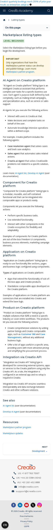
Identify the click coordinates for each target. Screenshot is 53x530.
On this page (13, 27)
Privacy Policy (26, 521)
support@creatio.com (28, 491)
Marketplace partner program (20, 71)
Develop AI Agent (36, 173)
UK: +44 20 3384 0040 (28, 477)
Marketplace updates (13, 433)
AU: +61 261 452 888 (28, 482)
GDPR (26, 526)
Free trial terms (26, 516)
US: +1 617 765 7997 (28, 473)
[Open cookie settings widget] (5, 525)
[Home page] (4, 20)
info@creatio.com (29, 486)
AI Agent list (20, 173)
